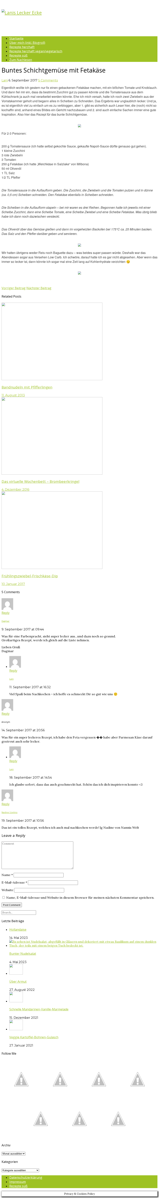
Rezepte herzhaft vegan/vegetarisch (35, 51)
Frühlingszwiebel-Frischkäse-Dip (30, 575)
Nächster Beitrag (38, 288)
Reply (6, 613)
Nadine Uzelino (9, 812)
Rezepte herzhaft (22, 47)
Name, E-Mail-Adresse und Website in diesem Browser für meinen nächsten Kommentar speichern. (80, 897)
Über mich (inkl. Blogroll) (27, 43)
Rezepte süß (18, 55)
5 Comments (48, 80)
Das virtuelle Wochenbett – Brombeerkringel (40, 481)
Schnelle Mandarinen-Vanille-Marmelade (38, 1009)
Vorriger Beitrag (14, 288)
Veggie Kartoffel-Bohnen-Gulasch (33, 1037)
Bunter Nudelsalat (22, 953)
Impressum (17, 1182)
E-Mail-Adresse (14, 882)
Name (7, 875)
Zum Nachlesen (20, 60)
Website (7, 890)
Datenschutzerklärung (25, 1177)
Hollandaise (17, 929)
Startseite (16, 38)
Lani (5, 80)
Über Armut (18, 981)
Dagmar (6, 621)
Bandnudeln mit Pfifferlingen (27, 387)
